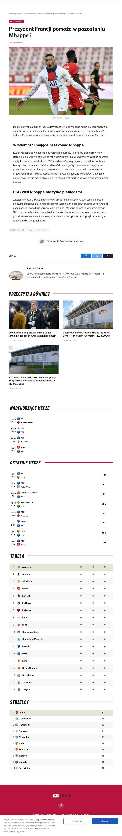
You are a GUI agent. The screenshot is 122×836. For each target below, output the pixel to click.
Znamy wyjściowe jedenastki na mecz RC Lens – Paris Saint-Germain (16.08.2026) (86, 334)
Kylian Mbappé (30, 14)
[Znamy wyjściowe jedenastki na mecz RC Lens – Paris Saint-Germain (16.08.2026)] (88, 315)
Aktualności (16, 21)
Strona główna (15, 14)
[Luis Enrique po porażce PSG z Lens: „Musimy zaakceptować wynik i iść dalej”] (34, 315)
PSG (30, 230)
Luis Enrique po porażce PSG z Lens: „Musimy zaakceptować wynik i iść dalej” (32, 334)
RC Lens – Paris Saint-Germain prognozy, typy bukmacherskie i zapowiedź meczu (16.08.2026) (32, 380)
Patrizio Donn (35, 268)
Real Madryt (41, 230)
